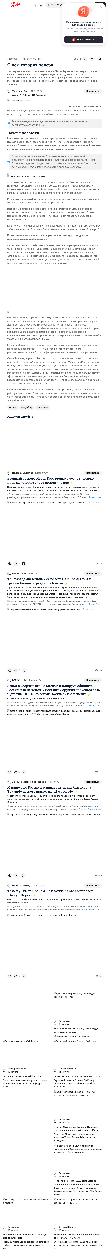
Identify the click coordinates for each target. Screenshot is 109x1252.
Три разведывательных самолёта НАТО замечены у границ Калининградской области (49, 581)
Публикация (57, 4)
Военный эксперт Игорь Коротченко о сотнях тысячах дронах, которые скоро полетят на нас (51, 480)
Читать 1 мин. (95, 497)
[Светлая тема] (35, 5)
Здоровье (12, 59)
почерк (12, 407)
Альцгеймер (27, 407)
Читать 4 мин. (95, 809)
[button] (41, 5)
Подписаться (92, 91)
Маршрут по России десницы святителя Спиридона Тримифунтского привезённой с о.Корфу (49, 789)
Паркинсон (42, 407)
